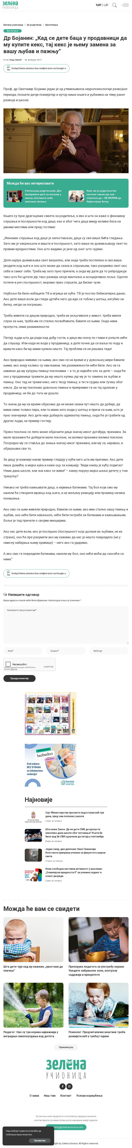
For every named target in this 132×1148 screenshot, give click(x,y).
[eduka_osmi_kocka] (50, 713)
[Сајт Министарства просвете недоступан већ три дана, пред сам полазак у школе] (33, 816)
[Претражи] (113, 5)
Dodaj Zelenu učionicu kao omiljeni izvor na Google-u (39, 68)
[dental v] (50, 765)
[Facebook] (62, 1086)
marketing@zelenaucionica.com (66, 1127)
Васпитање (12, 31)
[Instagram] (69, 1086)
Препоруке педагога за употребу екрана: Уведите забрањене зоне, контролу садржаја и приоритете (96, 970)
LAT (106, 5)
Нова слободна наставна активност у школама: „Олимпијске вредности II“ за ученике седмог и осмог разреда (73, 872)
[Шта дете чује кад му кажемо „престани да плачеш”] (33, 939)
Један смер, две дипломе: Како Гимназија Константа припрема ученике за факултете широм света (75, 853)
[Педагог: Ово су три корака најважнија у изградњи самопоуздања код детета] (33, 1005)
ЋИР (99, 5)
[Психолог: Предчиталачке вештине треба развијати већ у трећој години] (99, 1005)
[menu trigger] (124, 5)
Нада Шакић (15, 60)
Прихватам (40, 1140)
